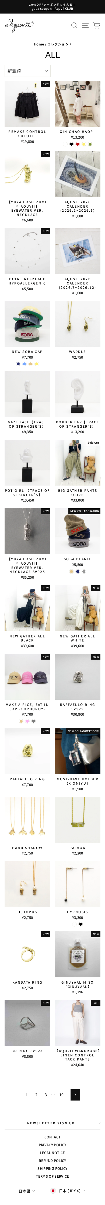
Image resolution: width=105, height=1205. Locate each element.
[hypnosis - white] (74, 924)
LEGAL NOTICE (52, 1152)
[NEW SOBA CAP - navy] (18, 364)
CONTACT (52, 1136)
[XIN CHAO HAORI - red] (78, 144)
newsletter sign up (51, 1123)
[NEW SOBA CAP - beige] (31, 364)
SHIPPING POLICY (52, 1168)
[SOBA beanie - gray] (84, 571)
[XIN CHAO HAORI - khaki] (90, 144)
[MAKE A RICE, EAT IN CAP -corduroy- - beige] (21, 721)
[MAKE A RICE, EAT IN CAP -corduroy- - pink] (27, 721)
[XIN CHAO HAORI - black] (71, 144)
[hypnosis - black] (81, 924)
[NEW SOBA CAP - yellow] (37, 364)
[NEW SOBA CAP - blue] (24, 364)
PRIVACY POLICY (52, 1144)
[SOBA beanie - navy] (78, 571)
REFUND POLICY (52, 1160)
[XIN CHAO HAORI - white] (65, 144)
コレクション (58, 44)
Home (39, 44)
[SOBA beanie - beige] (71, 571)
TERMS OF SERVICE (52, 1176)
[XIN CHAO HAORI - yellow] (84, 144)
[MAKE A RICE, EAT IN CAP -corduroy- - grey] (34, 721)
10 (61, 1094)
